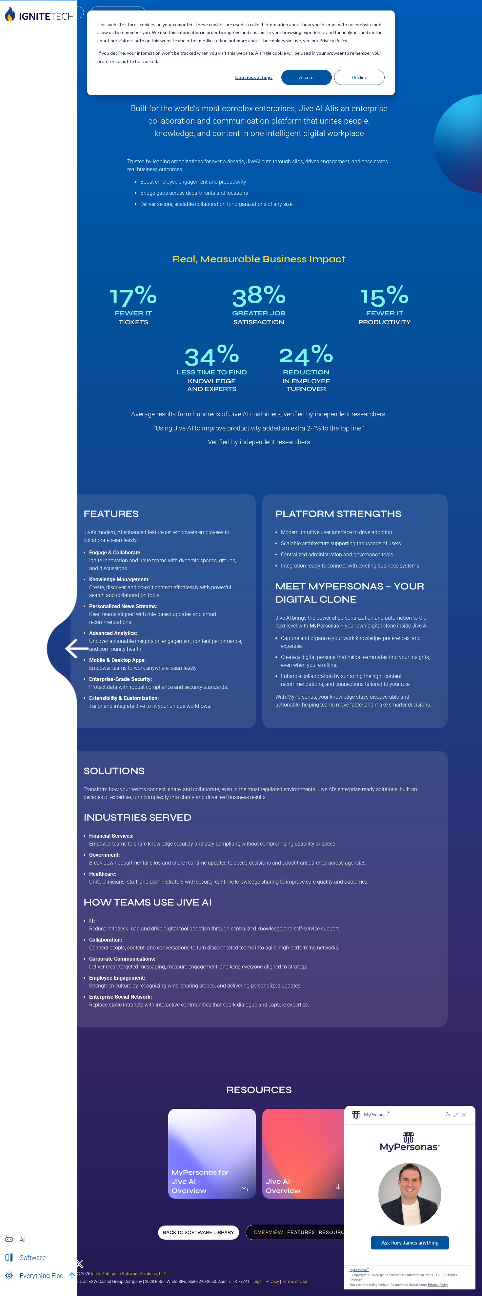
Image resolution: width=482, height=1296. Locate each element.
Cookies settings (253, 77)
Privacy (272, 1281)
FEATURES (301, 1232)
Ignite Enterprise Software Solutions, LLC (128, 1273)
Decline (359, 77)
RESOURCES (335, 1232)
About (26, 1283)
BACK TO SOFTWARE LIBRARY (198, 1232)
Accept (306, 77)
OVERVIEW (269, 1232)
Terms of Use (294, 1281)
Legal (257, 1281)
